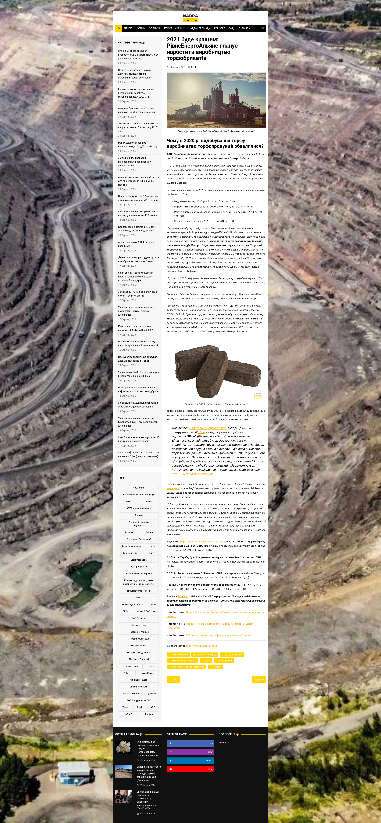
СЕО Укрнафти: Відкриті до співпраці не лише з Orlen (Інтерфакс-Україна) (138, 454)
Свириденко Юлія (139, 686)
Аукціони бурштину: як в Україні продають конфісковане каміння (136, 110)
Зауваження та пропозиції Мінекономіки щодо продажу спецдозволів (134, 162)
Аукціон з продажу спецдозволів (139, 524)
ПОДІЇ (231, 28)
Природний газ (139, 645)
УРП (153, 707)
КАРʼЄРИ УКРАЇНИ (174, 28)
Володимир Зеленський (139, 539)
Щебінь (149, 714)
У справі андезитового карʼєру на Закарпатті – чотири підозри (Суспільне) (136, 311)
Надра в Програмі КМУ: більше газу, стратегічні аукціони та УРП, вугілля (138, 198)
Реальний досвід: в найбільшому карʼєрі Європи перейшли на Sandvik (138, 343)
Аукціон (139, 515)
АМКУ (128, 501)
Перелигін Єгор (139, 625)
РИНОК (128, 28)
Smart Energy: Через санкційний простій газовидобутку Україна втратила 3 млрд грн (135, 276)
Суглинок (151, 693)
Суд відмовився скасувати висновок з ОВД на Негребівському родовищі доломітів (138, 54)
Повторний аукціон (139, 632)
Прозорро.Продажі (139, 659)
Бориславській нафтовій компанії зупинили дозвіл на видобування (137, 228)
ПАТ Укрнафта (139, 618)
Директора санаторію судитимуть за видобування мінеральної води (138, 259)
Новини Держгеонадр (133, 604)
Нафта (139, 597)
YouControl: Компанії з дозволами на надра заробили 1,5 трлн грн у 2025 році (138, 127)
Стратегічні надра (131, 693)
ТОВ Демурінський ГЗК (139, 700)
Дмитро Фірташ (139, 566)
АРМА (149, 501)
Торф (207, 660)
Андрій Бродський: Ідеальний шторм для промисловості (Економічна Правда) (138, 181)
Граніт (151, 553)
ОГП (153, 604)
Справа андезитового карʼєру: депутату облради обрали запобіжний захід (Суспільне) (134, 74)
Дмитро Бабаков (233, 655)
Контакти (224, 742)
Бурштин (129, 532)
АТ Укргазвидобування (139, 508)
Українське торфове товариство (188, 667)
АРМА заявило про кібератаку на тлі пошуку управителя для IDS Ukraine (138, 213)
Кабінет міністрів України (139, 573)
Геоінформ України (132, 546)
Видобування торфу (206, 655)
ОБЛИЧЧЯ (155, 28)
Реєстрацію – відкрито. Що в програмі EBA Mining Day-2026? (135, 328)
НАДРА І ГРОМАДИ (200, 28)
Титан (125, 707)
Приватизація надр (139, 638)
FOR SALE (219, 28)
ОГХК (125, 611)
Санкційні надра (138, 680)
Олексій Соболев (146, 611)
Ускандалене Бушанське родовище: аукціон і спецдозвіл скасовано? (138, 404)
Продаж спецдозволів (139, 652)
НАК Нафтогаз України (138, 590)
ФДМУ (128, 714)
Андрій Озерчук (179, 655)
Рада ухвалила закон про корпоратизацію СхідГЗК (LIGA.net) (137, 144)
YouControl (138, 487)
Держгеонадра (139, 559)
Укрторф (217, 667)
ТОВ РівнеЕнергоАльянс (184, 660)
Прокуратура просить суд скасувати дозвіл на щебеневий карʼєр (138, 359)
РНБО (126, 673)
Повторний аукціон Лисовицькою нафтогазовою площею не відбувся (138, 389)
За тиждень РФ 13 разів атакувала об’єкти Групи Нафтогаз (137, 293)
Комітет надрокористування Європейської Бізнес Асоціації (138, 582)
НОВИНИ (140, 28)
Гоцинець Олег (130, 553)
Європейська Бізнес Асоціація (138, 494)
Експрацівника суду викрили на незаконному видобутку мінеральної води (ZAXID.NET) (136, 93)
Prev (175, 679)
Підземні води (130, 666)
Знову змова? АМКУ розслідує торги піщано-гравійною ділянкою (138, 374)
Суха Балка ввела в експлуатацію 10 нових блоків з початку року (138, 439)
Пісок (151, 666)
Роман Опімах (147, 673)
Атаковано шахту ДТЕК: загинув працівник (136, 244)
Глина (152, 546)
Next (257, 679)
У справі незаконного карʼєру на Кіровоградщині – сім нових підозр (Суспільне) (138, 422)
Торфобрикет (225, 660)
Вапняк (149, 532)
